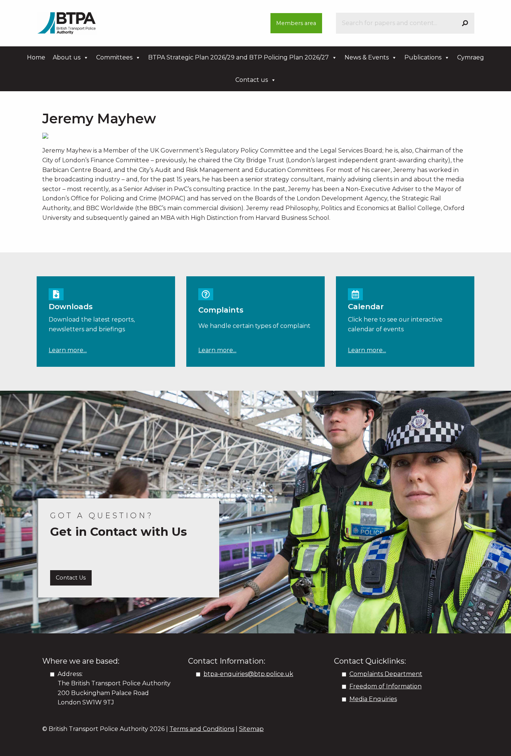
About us (66, 57)
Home (36, 57)
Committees (114, 57)
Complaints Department (385, 673)
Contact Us (71, 577)
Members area (296, 23)
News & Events (367, 57)
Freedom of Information (385, 686)
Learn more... (68, 350)
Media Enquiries (373, 699)
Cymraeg (470, 57)
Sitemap (251, 728)
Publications (422, 57)
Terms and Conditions (201, 728)
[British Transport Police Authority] (67, 22)
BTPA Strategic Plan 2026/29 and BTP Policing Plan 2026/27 (238, 57)
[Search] (465, 23)
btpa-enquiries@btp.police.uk (248, 673)
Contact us (251, 79)
